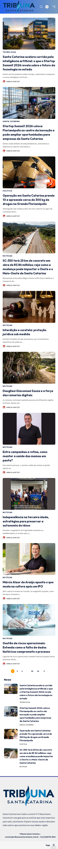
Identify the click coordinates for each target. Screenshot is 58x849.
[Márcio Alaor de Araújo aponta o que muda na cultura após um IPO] (29, 559)
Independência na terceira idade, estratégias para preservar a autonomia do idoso (26, 521)
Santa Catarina (11, 121)
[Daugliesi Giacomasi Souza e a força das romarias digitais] (29, 368)
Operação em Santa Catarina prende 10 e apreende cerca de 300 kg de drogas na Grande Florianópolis (29, 200)
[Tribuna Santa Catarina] (19, 7)
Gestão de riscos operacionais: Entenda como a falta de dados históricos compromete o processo (26, 647)
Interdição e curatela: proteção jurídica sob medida (24, 332)
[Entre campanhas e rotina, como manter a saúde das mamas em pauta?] (29, 429)
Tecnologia (9, 52)
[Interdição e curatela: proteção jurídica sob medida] (29, 307)
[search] (41, 7)
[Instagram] (53, 845)
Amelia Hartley (13, 82)
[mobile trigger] (53, 7)
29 (38, 671)
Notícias (7, 256)
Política (7, 191)
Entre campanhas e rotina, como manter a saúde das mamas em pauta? (25, 456)
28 (32, 671)
